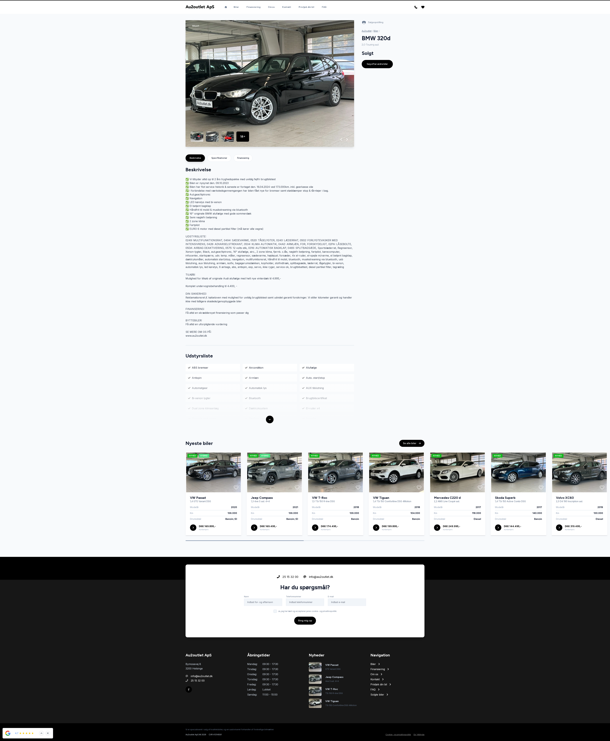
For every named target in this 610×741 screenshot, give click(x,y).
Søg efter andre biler (377, 64)
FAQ (324, 7)
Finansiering (253, 7)
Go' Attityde (418, 734)
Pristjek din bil (306, 7)
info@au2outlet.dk (320, 576)
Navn (246, 596)
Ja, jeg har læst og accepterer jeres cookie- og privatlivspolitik (307, 611)
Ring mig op (305, 620)
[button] (341, 139)
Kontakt (286, 7)
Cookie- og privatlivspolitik (398, 734)
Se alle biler (410, 443)
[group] (270, 83)
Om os (271, 7)
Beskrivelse (195, 158)
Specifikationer (219, 158)
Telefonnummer (293, 596)
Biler (236, 7)
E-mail (331, 596)
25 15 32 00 (290, 576)
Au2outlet (367, 31)
